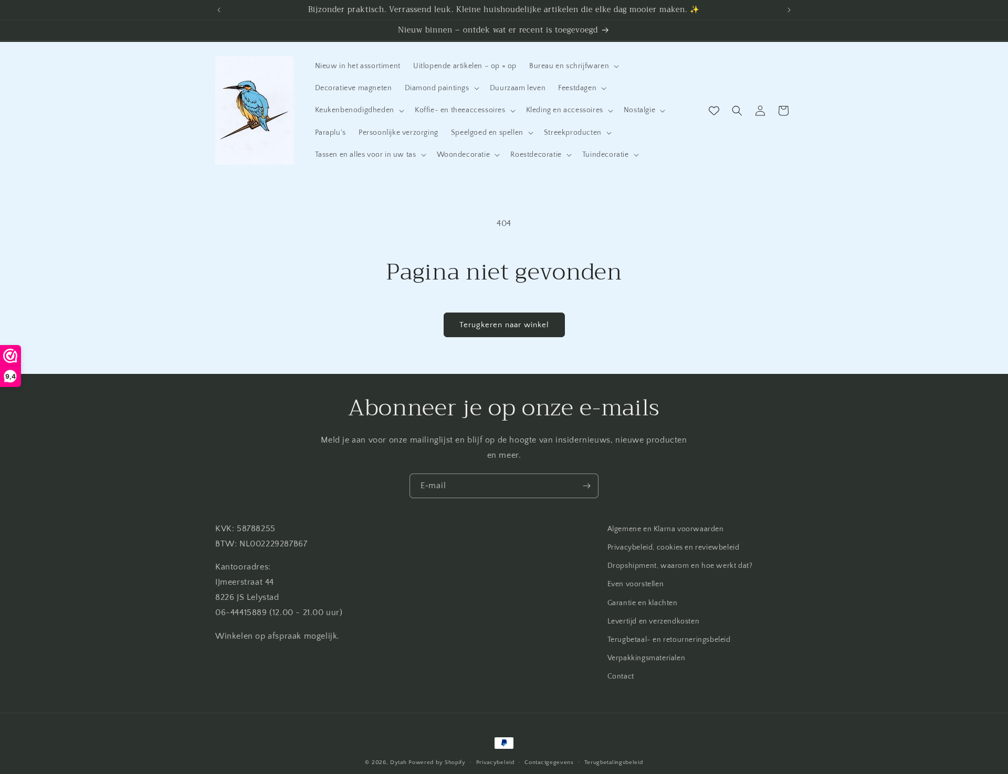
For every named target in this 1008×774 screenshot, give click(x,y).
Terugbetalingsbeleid (613, 762)
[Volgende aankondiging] (789, 10)
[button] (573, 66)
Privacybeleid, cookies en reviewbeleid (673, 547)
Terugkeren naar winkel (504, 324)
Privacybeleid (495, 762)
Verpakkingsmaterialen (646, 658)
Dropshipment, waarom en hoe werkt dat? (680, 566)
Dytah (398, 762)
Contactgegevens (549, 762)
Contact (620, 676)
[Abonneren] (586, 486)
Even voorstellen (635, 584)
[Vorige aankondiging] (218, 10)
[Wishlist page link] (714, 110)
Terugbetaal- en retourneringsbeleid (669, 640)
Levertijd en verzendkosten (653, 621)
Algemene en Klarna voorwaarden (665, 529)
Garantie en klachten (642, 603)
